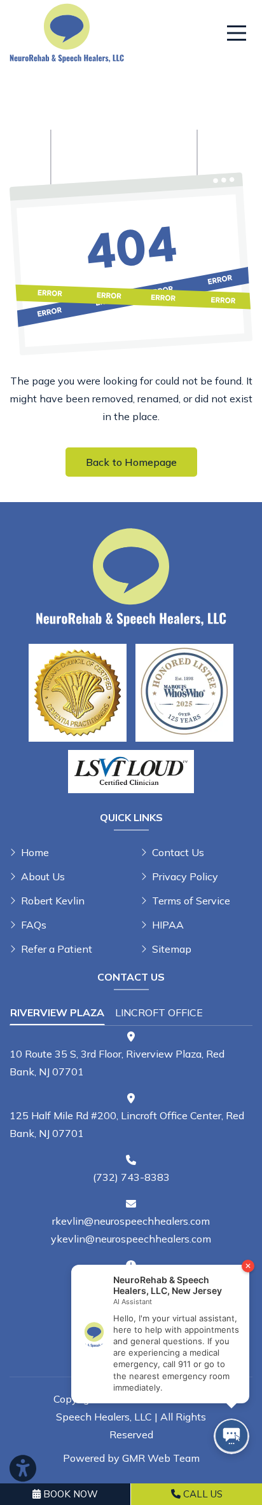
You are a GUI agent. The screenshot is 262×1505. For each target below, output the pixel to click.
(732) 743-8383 (131, 1177)
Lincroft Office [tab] (159, 1012)
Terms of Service (191, 900)
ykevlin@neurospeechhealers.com (131, 1238)
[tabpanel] (131, 1056)
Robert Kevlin (53, 900)
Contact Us (178, 852)
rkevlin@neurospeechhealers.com (131, 1221)
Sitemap (171, 949)
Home (35, 852)
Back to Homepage (131, 462)
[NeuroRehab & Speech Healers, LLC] (67, 31)
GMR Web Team (161, 1458)
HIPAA (168, 924)
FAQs (33, 924)
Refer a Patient (56, 949)
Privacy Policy (185, 876)
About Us (43, 876)
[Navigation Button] (236, 33)
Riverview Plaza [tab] (57, 1012)
